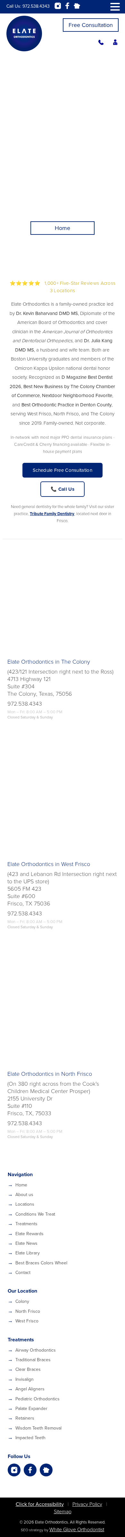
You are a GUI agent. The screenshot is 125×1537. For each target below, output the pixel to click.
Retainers (24, 1418)
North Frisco (27, 1311)
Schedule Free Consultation (62, 470)
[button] (115, 7)
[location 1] (62, 595)
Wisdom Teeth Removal (38, 1428)
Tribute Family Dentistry (52, 513)
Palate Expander (31, 1408)
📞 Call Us (62, 489)
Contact (22, 1272)
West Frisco (26, 1321)
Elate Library (27, 1253)
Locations (24, 1204)
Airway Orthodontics (35, 1350)
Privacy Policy (87, 1504)
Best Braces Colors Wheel (41, 1263)
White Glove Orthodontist (76, 1529)
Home (21, 1185)
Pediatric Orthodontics (37, 1399)
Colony (22, 1301)
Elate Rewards (29, 1233)
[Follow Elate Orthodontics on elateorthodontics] (46, 1470)
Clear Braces (28, 1369)
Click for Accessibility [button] (40, 1504)
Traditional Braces (33, 1360)
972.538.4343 (36, 6)
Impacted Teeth (30, 1437)
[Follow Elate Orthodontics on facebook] (30, 1470)
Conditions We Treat (35, 1214)
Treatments (26, 1224)
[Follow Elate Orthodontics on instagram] (14, 1470)
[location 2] (62, 798)
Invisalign (24, 1379)
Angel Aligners (30, 1389)
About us (24, 1194)
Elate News (26, 1243)
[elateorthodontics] (101, 45)
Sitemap (62, 1511)
